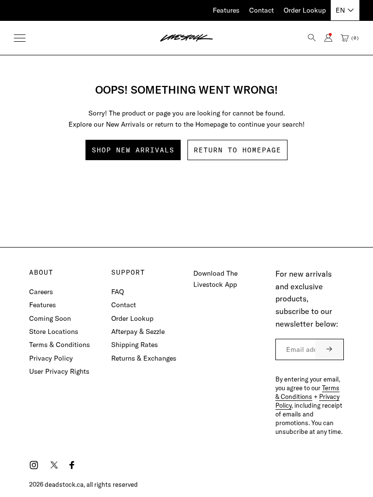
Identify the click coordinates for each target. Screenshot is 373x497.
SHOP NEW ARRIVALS (133, 150)
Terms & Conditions (59, 344)
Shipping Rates (134, 344)
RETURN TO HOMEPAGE (237, 150)
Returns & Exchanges (143, 358)
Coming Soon (50, 318)
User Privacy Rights (59, 371)
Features (226, 10)
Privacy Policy (51, 358)
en (340, 10)
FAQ (117, 291)
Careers (41, 291)
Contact (261, 10)
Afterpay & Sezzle (138, 331)
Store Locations (53, 331)
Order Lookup (305, 10)
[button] (20, 38)
